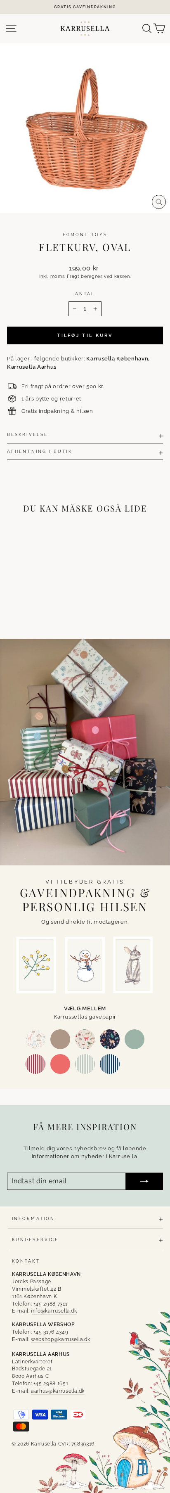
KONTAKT (26, 1260)
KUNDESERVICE (35, 1239)
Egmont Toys (85, 234)
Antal (85, 293)
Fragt (73, 276)
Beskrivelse (27, 434)
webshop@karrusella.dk (60, 1339)
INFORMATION (33, 1218)
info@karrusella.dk (54, 1311)
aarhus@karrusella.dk (58, 1391)
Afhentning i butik (39, 451)
